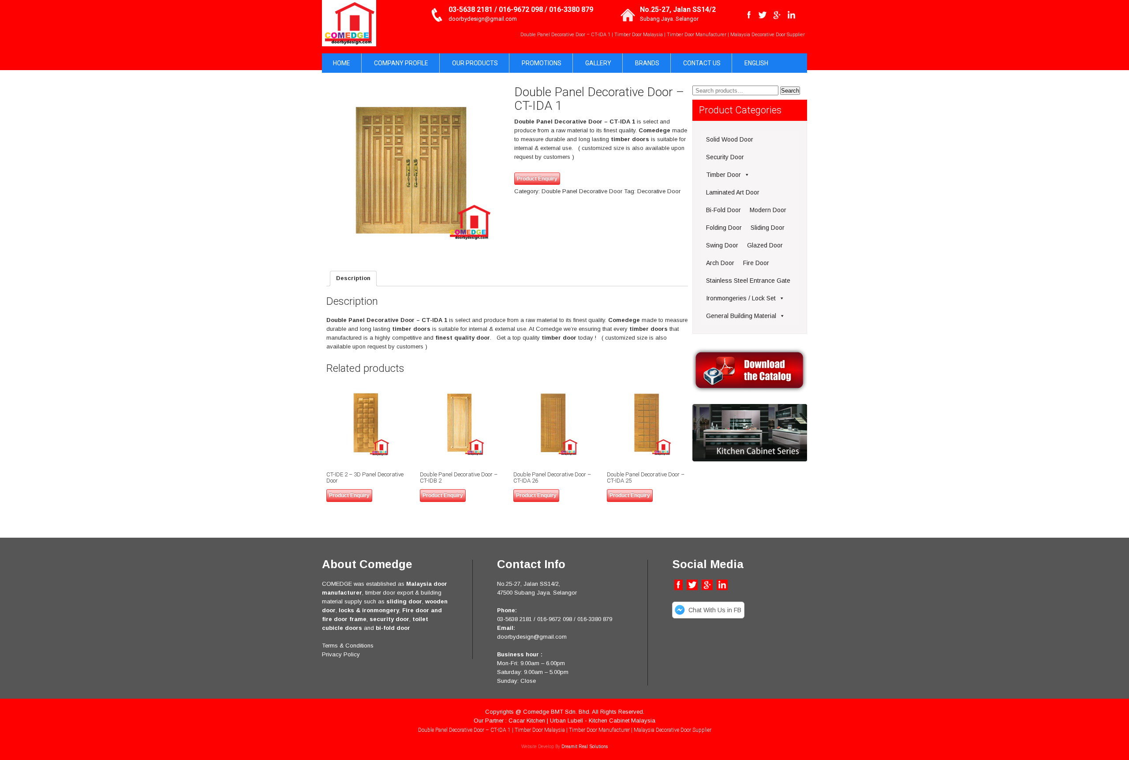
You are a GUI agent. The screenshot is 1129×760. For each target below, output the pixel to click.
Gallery (598, 63)
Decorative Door (658, 191)
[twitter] (762, 15)
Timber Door (723, 174)
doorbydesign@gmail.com (483, 18)
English (756, 63)
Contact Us (702, 63)
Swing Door (722, 245)
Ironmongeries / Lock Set (741, 298)
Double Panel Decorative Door (582, 191)
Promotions (541, 63)
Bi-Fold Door (723, 209)
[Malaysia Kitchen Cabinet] (749, 459)
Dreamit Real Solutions (584, 746)
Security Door (725, 157)
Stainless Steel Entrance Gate (748, 280)
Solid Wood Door (729, 139)
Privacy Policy (341, 654)
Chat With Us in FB (714, 610)
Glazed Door (765, 245)
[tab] (353, 278)
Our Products (475, 63)
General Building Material (741, 315)
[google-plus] (776, 15)
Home (341, 63)
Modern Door (768, 209)
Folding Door (724, 227)
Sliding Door (768, 227)
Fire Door (756, 262)
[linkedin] (791, 15)
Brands (647, 63)
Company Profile (401, 63)
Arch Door (720, 262)
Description (353, 278)
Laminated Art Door (732, 192)
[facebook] (749, 15)
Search (790, 90)
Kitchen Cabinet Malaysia (622, 720)
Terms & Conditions (348, 645)
